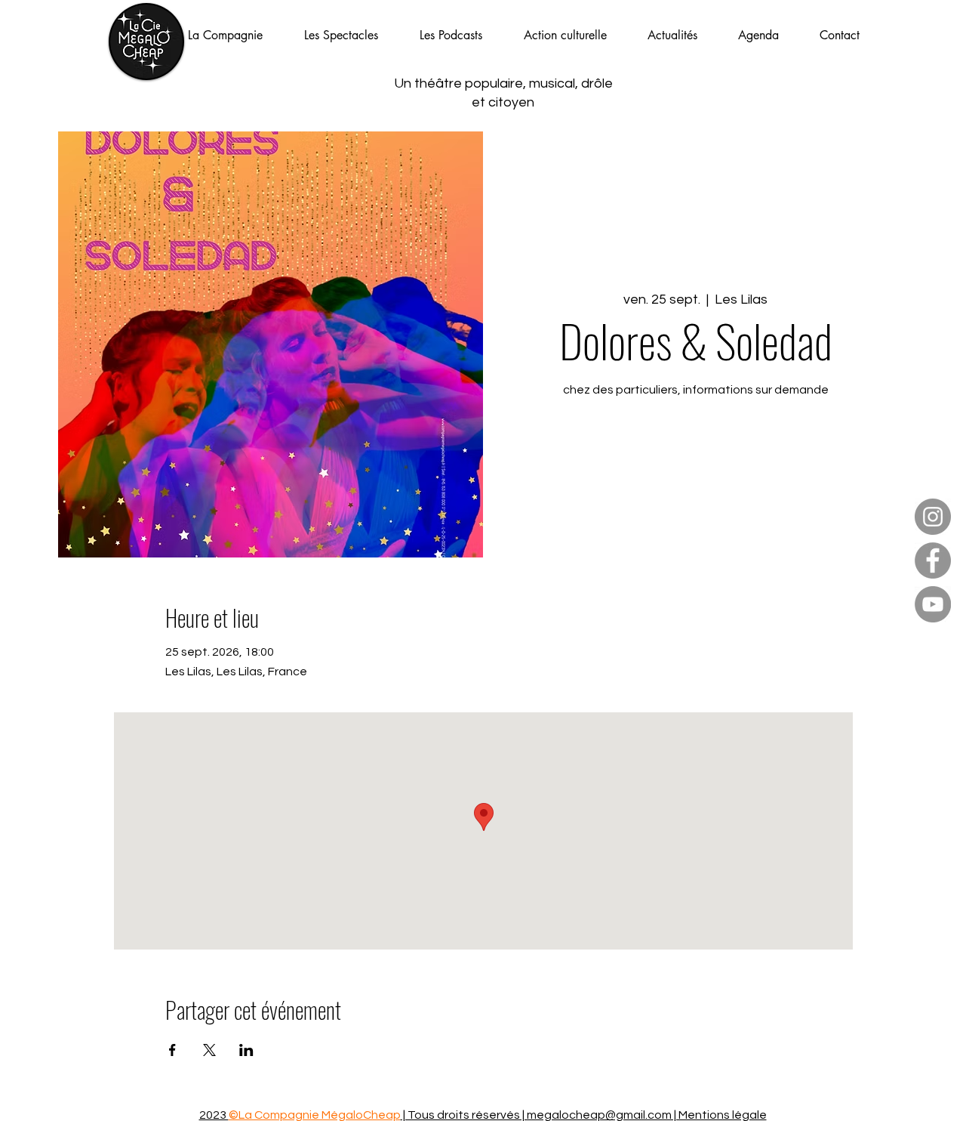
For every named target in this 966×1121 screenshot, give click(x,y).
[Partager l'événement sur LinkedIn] (246, 1050)
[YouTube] (933, 604)
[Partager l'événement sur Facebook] (172, 1050)
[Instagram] (933, 517)
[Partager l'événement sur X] (209, 1050)
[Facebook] (933, 560)
